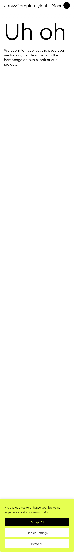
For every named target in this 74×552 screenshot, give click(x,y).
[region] (37, 525)
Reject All (37, 543)
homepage (13, 59)
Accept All (37, 522)
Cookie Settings (37, 533)
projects (10, 64)
